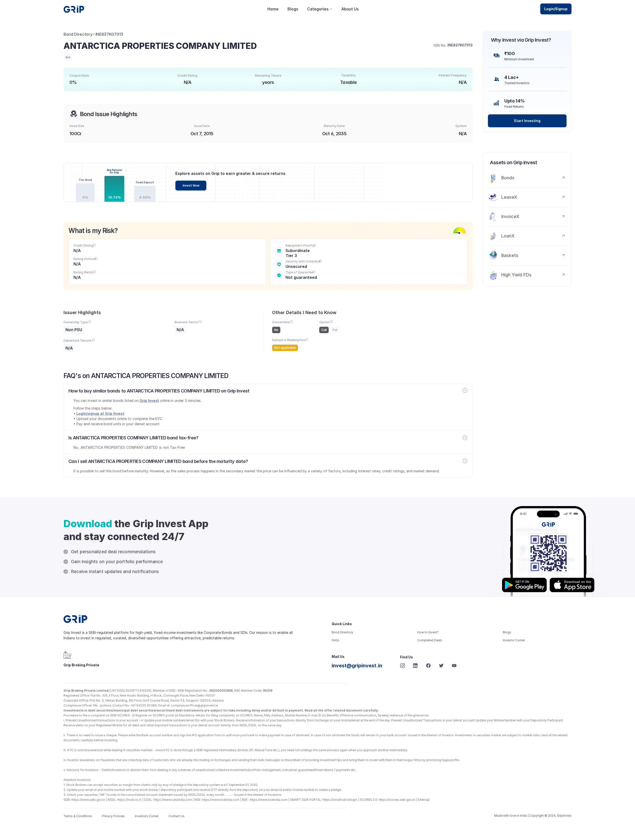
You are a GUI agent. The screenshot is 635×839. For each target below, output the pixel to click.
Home (273, 8)
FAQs (335, 640)
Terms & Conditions (78, 816)
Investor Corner (514, 640)
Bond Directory (78, 34)
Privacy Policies (113, 816)
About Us (350, 8)
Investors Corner (147, 816)
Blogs (292, 8)
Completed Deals (429, 640)
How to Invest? (428, 632)
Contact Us (176, 816)
